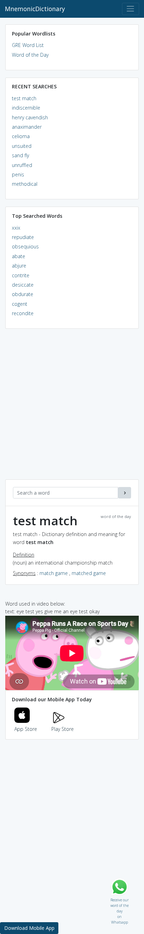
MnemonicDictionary (35, 9)
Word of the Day (30, 54)
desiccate (23, 284)
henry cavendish (30, 117)
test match (24, 98)
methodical (24, 184)
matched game (89, 573)
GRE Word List (28, 45)
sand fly (20, 155)
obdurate (22, 294)
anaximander (27, 126)
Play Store (62, 729)
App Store (25, 729)
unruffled (22, 165)
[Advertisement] (72, 407)
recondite (23, 313)
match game (53, 573)
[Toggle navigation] (130, 9)
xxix (16, 227)
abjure (19, 265)
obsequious (25, 246)
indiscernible (26, 107)
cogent (19, 304)
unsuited (21, 146)
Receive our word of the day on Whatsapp (119, 898)
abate (18, 256)
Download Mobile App (29, 928)
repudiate (23, 237)
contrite (20, 275)
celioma (21, 136)
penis (18, 174)
